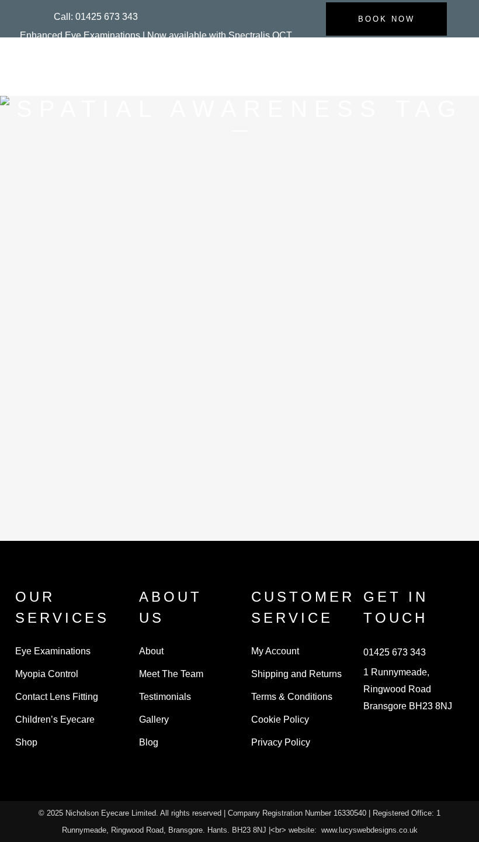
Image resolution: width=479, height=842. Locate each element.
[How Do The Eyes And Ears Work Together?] (102, 231)
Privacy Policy (280, 742)
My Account (275, 651)
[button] (96, 17)
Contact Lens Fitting (56, 697)
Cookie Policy (280, 719)
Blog (148, 742)
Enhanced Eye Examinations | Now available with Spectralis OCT (156, 35)
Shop (26, 742)
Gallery (154, 719)
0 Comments (140, 505)
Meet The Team (171, 674)
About (151, 651)
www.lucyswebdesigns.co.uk (369, 830)
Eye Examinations (53, 651)
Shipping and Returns (296, 674)
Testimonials (165, 697)
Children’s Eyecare (55, 719)
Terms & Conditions (291, 697)
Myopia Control (46, 674)
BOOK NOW (386, 19)
